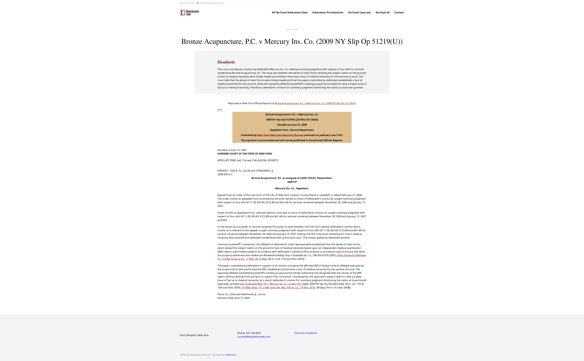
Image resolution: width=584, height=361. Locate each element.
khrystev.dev (230, 355)
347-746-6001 (189, 3)
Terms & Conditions (305, 333)
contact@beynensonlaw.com (212, 3)
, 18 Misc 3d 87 (278, 287)
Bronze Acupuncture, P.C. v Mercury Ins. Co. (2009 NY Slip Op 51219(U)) (315, 103)
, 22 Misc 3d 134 (273, 284)
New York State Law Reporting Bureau (280, 135)
